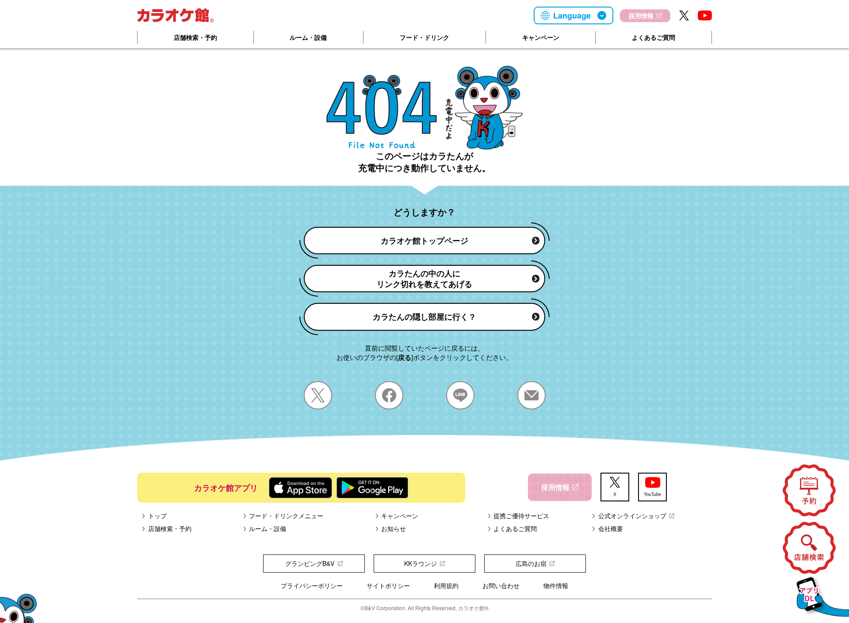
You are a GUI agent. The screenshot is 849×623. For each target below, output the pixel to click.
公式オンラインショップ (632, 515)
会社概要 (610, 528)
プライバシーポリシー (312, 585)
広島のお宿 (531, 563)
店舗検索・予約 (195, 37)
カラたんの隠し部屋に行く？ (424, 316)
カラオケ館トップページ (424, 240)
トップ (157, 515)
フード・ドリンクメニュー (286, 515)
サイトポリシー (388, 585)
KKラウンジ (420, 563)
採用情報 (641, 15)
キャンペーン (540, 37)
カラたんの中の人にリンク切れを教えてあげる (424, 279)
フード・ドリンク (424, 37)
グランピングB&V (309, 563)
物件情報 (555, 585)
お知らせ (393, 528)
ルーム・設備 (308, 37)
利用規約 (446, 585)
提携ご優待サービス (521, 515)
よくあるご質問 (653, 37)
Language (572, 15)
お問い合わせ (501, 585)
